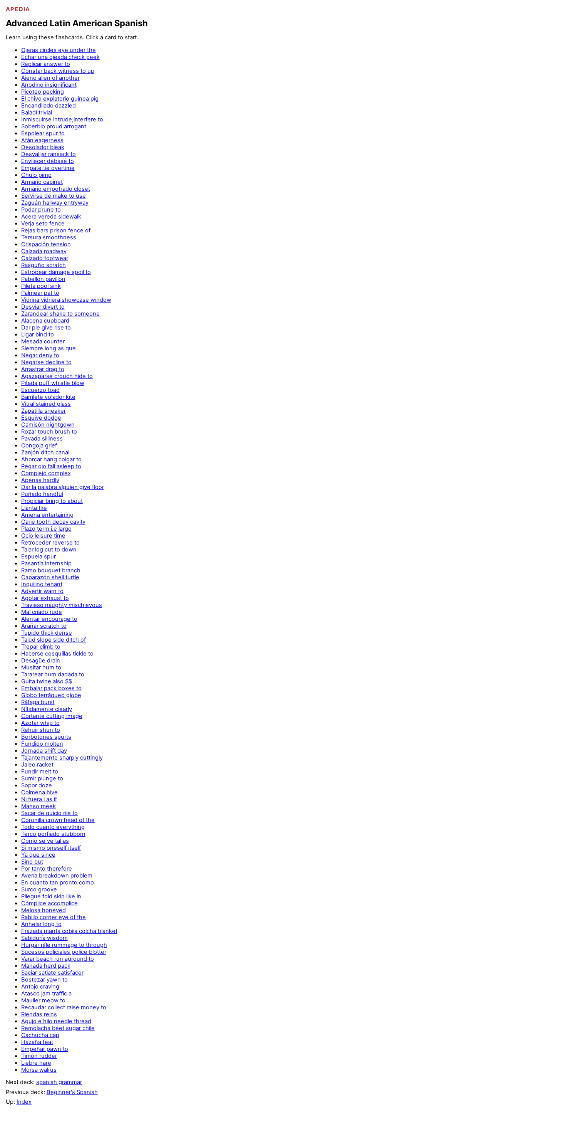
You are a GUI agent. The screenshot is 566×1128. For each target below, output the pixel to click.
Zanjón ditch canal (45, 452)
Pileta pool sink (41, 285)
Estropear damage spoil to (56, 272)
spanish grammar (59, 1082)
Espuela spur (38, 556)
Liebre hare (36, 1062)
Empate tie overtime (48, 168)
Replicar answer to (45, 64)
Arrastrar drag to (42, 369)
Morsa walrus (39, 1069)
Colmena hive (39, 792)
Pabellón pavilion (43, 279)
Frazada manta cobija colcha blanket (69, 931)
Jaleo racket (37, 764)
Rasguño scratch (43, 265)
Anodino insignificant (49, 84)
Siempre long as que (48, 348)
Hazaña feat (37, 1042)
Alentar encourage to (49, 618)
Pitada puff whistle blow (52, 383)
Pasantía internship (46, 563)
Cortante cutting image (51, 716)
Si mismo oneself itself (51, 847)
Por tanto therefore (46, 868)
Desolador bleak (42, 147)
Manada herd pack (45, 965)
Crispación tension (46, 244)
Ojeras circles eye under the (58, 50)
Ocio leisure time (43, 535)
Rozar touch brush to (49, 431)
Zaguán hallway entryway (55, 202)
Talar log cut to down (49, 549)
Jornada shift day (44, 750)
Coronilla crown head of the (58, 820)
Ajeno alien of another (50, 77)
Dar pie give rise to (46, 327)
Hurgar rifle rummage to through (64, 944)
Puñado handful (42, 494)
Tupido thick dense (46, 632)
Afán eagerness (42, 140)
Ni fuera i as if (39, 799)
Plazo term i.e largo (46, 528)
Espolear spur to (43, 133)
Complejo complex (46, 473)
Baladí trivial (36, 112)
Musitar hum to (41, 667)
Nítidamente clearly (46, 709)
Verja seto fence (43, 223)
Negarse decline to (46, 362)
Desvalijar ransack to (48, 154)
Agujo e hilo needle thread (56, 1021)
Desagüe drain (40, 660)
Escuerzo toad (40, 390)
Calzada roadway (44, 251)
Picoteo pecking (42, 91)
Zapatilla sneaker (43, 410)
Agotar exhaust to (45, 598)
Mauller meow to (43, 1000)
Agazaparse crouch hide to (57, 376)
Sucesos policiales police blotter (63, 951)
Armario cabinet (42, 181)
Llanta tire (34, 507)
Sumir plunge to (42, 778)
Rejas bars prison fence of (55, 230)
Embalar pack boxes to (51, 688)
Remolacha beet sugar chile (58, 1028)
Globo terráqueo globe (51, 695)
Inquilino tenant (41, 584)
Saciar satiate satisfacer (52, 972)
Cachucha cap (40, 1035)
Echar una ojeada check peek (60, 57)
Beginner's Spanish (72, 1092)
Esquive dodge (41, 417)
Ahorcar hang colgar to (51, 459)
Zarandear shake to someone (60, 313)
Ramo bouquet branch (50, 570)
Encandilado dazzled (48, 105)
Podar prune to (41, 209)
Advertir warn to (42, 591)
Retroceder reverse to (50, 542)
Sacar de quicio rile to (49, 813)
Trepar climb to (40, 646)
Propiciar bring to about (52, 501)
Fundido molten (42, 743)
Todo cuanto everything (53, 827)
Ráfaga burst (38, 702)
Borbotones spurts (46, 736)
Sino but (32, 861)
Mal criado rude (41, 612)
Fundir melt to (39, 771)
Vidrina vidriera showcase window (66, 299)
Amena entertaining (47, 514)
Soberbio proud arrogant (53, 126)
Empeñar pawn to (44, 1049)
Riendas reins (39, 1014)
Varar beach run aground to (57, 958)
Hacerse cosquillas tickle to (57, 653)
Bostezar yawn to (44, 979)
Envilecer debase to (47, 161)
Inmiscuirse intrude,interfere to (62, 119)
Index (24, 1101)
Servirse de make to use (53, 195)
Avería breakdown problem (56, 875)
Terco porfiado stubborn (53, 833)
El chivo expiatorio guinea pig (60, 98)
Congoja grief (39, 445)
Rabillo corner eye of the (53, 917)
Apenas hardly (40, 480)
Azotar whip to (40, 722)
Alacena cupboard (45, 320)
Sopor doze (36, 785)
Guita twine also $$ (46, 681)
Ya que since (38, 854)
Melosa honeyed (43, 910)
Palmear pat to (40, 292)
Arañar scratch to (44, 625)
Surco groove (39, 889)
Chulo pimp (36, 174)
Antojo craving (40, 986)
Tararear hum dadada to (52, 674)
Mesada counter (43, 341)
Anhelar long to (41, 924)
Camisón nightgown (48, 424)
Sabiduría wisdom (44, 938)
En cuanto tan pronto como (57, 882)
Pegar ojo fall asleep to (51, 466)
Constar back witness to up (57, 70)
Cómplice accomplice (49, 903)
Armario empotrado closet (55, 188)
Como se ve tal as (45, 840)
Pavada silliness (42, 438)
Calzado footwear (44, 258)
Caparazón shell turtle (50, 577)
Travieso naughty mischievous (61, 605)
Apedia (18, 9)
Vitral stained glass (46, 403)
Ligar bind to (37, 334)
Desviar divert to (43, 306)
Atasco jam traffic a (46, 993)
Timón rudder (39, 1055)
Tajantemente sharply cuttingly (62, 757)
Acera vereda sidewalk (51, 216)
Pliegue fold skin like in (51, 896)
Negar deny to (40, 355)
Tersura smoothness (48, 237)
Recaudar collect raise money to (63, 1007)
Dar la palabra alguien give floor (62, 487)
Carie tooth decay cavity (53, 521)
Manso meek (38, 806)
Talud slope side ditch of (53, 639)
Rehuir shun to (40, 729)
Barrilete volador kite (48, 396)
